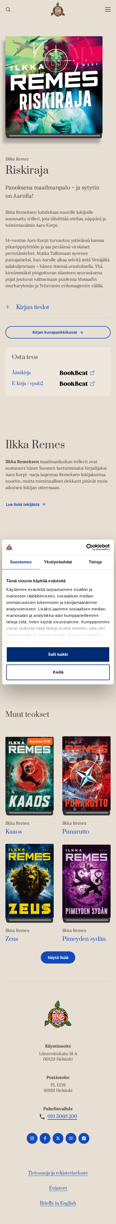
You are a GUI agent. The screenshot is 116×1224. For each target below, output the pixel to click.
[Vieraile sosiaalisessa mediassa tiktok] (84, 1138)
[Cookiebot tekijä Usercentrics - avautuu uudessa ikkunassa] (86, 547)
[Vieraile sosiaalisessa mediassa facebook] (45, 1138)
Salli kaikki (58, 654)
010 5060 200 (62, 1117)
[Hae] (8, 9)
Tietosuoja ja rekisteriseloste (58, 1173)
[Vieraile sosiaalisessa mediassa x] (58, 1138)
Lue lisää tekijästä (22, 506)
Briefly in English (58, 1203)
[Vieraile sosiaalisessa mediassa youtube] (71, 1138)
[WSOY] (58, 9)
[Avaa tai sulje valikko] (108, 9)
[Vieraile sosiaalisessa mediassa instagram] (32, 1138)
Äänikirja (21, 374)
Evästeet (58, 1188)
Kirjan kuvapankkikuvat (54, 332)
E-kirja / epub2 (27, 385)
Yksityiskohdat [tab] (58, 562)
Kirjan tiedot (32, 307)
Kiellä (58, 672)
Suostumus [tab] (21, 562)
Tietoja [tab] (95, 562)
